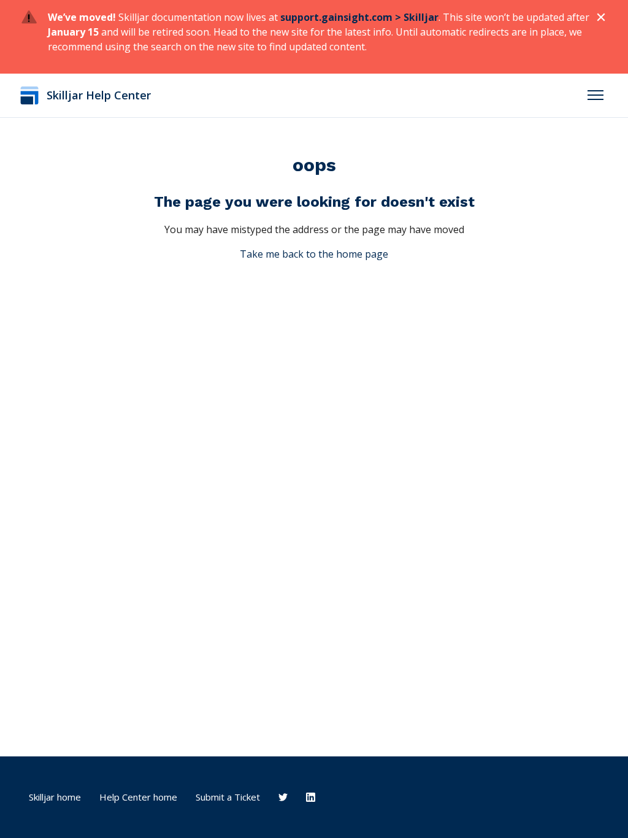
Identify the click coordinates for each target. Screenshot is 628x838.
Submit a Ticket (228, 797)
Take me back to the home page (314, 254)
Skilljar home (55, 797)
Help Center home (138, 797)
